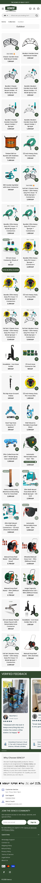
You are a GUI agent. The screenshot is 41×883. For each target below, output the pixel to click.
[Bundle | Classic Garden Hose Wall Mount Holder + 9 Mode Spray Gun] (11, 75)
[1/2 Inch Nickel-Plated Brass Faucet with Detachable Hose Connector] (11, 608)
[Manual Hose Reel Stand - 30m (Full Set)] (30, 642)
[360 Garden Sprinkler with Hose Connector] (11, 174)
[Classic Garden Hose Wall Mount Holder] (11, 42)
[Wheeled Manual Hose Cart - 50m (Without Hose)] (30, 545)
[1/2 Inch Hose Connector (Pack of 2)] (11, 247)
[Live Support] (30, 9)
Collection (11, 22)
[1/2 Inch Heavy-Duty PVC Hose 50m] (30, 283)
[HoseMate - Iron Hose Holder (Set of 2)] (30, 608)
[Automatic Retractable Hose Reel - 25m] (30, 512)
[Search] (36, 15)
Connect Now (10, 798)
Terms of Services (30, 828)
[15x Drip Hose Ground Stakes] (11, 382)
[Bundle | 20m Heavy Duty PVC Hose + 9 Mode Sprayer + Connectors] (11, 213)
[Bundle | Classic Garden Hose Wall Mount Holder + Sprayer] (11, 108)
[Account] (34, 9)
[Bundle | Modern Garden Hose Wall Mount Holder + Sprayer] (30, 108)
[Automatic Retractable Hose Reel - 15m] (30, 443)
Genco (9, 880)
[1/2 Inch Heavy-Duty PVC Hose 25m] (30, 382)
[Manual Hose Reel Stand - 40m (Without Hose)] (11, 577)
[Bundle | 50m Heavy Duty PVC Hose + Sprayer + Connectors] (30, 247)
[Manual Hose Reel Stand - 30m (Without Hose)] (11, 545)
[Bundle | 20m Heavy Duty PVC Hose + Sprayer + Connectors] (30, 213)
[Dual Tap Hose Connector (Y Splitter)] (11, 411)
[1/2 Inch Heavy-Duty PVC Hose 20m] (30, 142)
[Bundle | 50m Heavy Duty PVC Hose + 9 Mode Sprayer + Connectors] (11, 283)
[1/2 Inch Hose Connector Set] (30, 353)
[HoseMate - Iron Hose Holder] (11, 353)
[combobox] (20, 15)
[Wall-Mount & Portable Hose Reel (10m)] (30, 411)
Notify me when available (11, 270)
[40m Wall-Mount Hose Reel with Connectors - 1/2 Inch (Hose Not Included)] (11, 512)
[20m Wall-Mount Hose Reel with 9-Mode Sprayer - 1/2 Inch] (30, 478)
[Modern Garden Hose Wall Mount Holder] (30, 42)
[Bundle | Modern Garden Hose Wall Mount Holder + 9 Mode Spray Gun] (30, 75)
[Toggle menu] (3, 9)
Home (4, 22)
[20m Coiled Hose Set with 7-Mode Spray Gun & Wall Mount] (11, 443)
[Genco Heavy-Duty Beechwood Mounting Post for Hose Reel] (11, 478)
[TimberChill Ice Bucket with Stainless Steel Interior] (11, 142)
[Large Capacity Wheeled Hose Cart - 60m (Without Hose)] (30, 577)
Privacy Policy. (9, 830)
